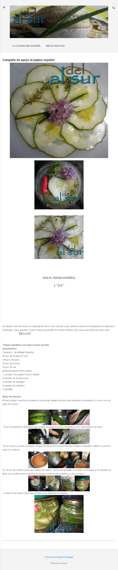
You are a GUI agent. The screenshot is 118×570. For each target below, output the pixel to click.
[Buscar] (114, 8)
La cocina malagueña (26, 46)
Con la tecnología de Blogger (59, 557)
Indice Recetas (55, 46)
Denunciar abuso (59, 563)
